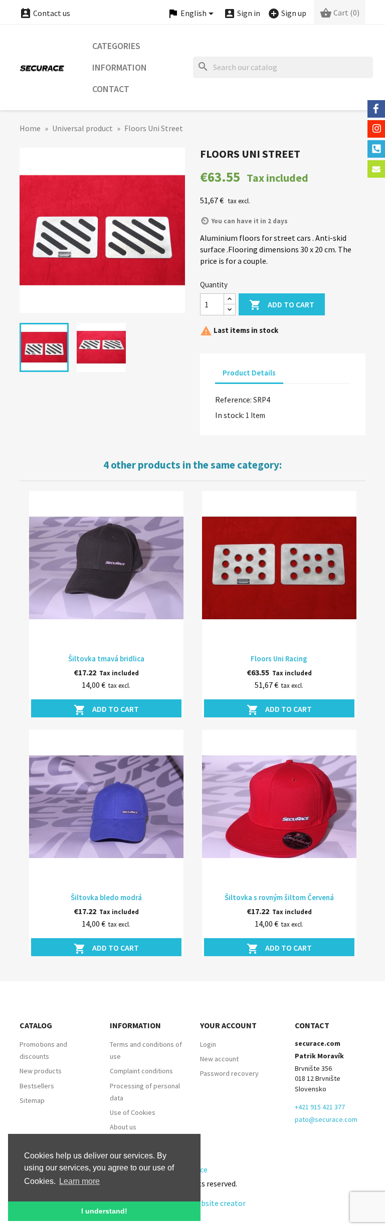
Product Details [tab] (249, 372)
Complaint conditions (141, 1070)
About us (123, 1126)
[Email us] (376, 169)
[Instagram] (376, 129)
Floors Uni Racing (279, 658)
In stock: (229, 415)
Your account (228, 1025)
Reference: (233, 399)
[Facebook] (376, 109)
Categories (116, 46)
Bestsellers (37, 1085)
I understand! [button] (104, 1211)
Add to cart (281, 305)
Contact (110, 89)
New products (41, 1070)
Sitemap (32, 1100)
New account (219, 1058)
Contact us (45, 13)
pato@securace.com (326, 1119)
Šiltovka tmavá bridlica (106, 658)
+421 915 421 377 (320, 1106)
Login (208, 1044)
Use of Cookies (132, 1112)
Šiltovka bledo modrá (106, 897)
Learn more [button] (79, 1181)
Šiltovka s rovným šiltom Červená (279, 897)
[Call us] (376, 149)
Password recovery (229, 1073)
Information (119, 67)
